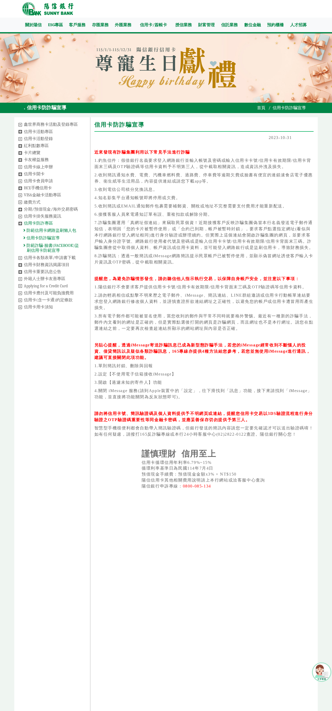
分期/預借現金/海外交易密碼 (51, 209)
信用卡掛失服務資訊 (42, 216)
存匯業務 (100, 25)
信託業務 (229, 25)
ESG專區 (55, 25)
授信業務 (183, 25)
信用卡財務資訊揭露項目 (47, 264)
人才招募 (298, 25)
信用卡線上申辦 (38, 167)
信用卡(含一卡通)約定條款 (48, 300)
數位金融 (252, 25)
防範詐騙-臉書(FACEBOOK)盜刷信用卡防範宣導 (52, 248)
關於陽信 (33, 25)
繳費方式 (32, 202)
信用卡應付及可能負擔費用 (49, 293)
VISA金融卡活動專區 (42, 195)
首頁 (261, 108)
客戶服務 (77, 25)
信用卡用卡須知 (38, 307)
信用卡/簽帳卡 (153, 25)
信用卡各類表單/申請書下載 (50, 257)
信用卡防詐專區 (38, 223)
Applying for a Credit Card (46, 286)
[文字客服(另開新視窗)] (321, 672)
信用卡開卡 (34, 174)
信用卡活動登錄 (38, 138)
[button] (20, 125)
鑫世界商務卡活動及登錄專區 (51, 124)
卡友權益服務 (36, 159)
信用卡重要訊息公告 (42, 271)
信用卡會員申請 (38, 181)
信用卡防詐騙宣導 (42, 238)
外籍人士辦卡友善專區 (44, 278)
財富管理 (206, 25)
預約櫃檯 (275, 25)
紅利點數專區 (36, 145)
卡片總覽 (32, 152)
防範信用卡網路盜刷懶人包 (50, 230)
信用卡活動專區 (38, 131)
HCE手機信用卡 (38, 188)
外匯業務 (123, 25)
